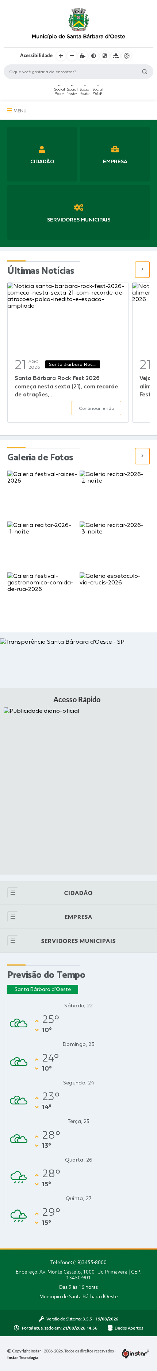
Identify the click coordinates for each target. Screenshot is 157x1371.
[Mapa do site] (115, 56)
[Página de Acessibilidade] (126, 56)
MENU (20, 110)
